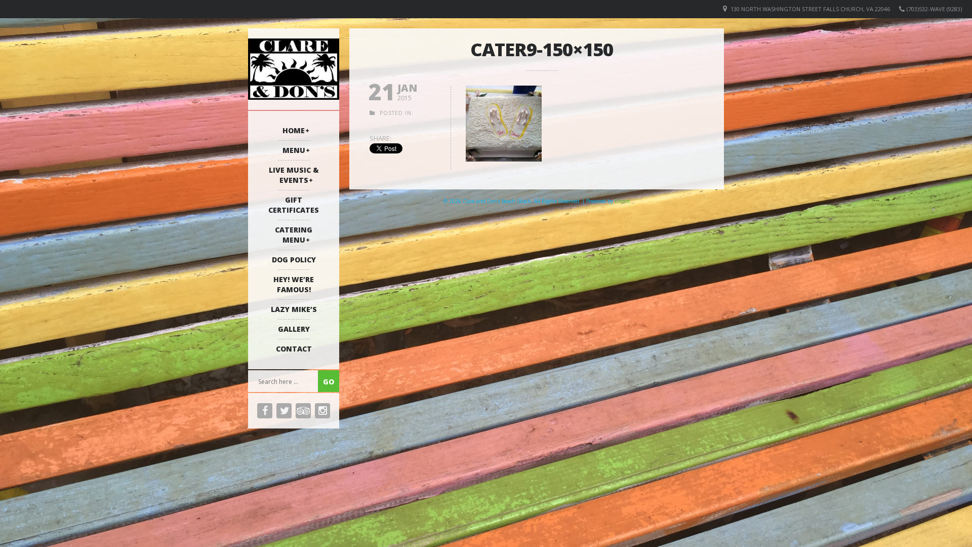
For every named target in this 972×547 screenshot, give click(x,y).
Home (293, 130)
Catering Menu (293, 235)
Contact (294, 349)
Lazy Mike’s (294, 309)
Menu (293, 150)
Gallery (294, 329)
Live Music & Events (294, 175)
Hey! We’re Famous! (293, 284)
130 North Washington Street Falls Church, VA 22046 (810, 9)
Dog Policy (294, 259)
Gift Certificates (293, 205)
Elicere (622, 201)
